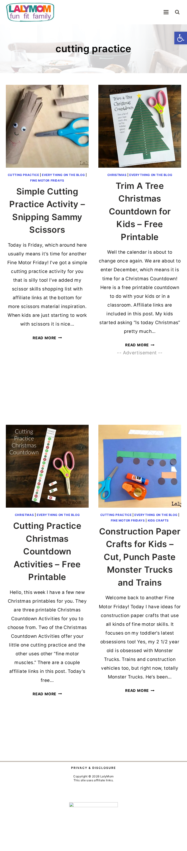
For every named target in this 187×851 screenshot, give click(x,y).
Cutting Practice (23, 175)
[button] (180, 38)
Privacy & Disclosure (93, 768)
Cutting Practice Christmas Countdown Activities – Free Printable (47, 551)
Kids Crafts (158, 520)
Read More (47, 338)
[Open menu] (166, 12)
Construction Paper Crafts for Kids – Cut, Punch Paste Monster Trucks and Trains (140, 557)
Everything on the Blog (63, 175)
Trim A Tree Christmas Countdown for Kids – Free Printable (140, 211)
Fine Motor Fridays (47, 180)
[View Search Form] (177, 12)
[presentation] (47, 126)
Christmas (116, 175)
